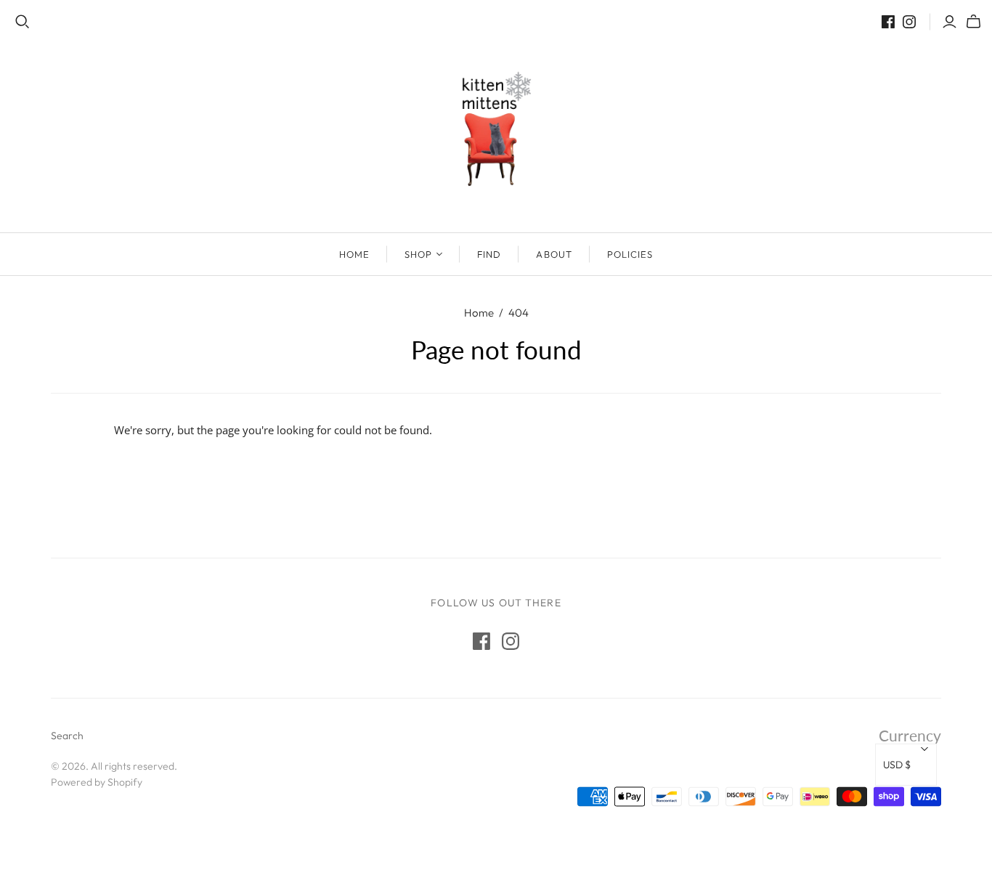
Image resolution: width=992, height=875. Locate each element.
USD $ (897, 764)
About (554, 254)
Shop (418, 254)
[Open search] (22, 22)
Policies (630, 254)
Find (489, 254)
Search (67, 735)
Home (354, 254)
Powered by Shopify (96, 782)
